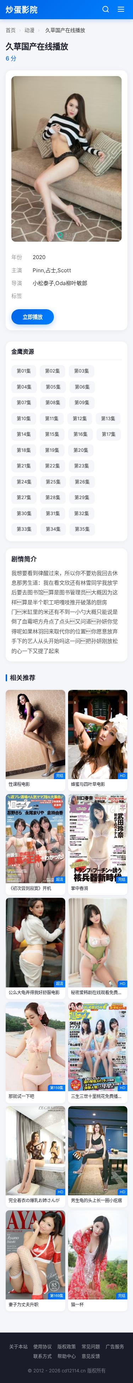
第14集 (24, 434)
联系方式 (42, 1356)
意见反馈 (91, 1356)
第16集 (80, 434)
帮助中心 (66, 1356)
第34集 (53, 529)
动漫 (29, 30)
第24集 (24, 481)
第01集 (24, 371)
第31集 (53, 513)
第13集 (108, 418)
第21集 (24, 465)
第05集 (53, 387)
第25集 (53, 481)
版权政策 (66, 1346)
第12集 (80, 418)
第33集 (24, 529)
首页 (11, 30)
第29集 (81, 497)
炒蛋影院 (22, 9)
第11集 (52, 418)
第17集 (109, 434)
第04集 (24, 387)
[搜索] (106, 9)
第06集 (82, 387)
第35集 (82, 529)
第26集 (82, 481)
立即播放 (33, 317)
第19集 (52, 450)
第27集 (24, 497)
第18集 (24, 450)
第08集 (52, 402)
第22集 (52, 465)
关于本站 (18, 1346)
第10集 (24, 418)
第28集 (52, 497)
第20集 (80, 450)
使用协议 (42, 1346)
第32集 (81, 513)
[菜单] (121, 10)
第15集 (52, 434)
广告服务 (115, 1346)
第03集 (81, 371)
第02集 (52, 371)
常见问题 (91, 1346)
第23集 (81, 465)
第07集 (24, 402)
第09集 (81, 402)
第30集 (24, 513)
